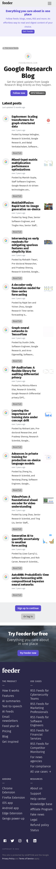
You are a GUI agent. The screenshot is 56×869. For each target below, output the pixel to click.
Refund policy (39, 825)
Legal (33, 819)
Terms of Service (26, 859)
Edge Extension (12, 813)
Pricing (6, 731)
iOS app (7, 802)
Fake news (37, 814)
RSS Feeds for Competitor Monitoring (39, 747)
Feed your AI (10, 726)
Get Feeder (28, 31)
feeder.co (7, 2)
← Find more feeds (10, 48)
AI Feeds (8, 711)
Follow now (19, 93)
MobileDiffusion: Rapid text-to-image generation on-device (26, 206)
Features (8, 695)
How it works (10, 690)
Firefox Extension (13, 797)
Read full (17, 153)
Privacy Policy (8, 859)
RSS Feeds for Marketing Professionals (39, 708)
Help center (38, 798)
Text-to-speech (12, 706)
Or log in (28, 616)
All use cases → (40, 771)
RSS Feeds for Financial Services (39, 734)
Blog (5, 736)
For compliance (40, 766)
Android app (10, 808)
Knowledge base (41, 804)
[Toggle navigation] (50, 3)
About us (36, 788)
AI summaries (11, 701)
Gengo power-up (13, 818)
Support (35, 793)
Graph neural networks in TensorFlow (20, 331)
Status (34, 830)
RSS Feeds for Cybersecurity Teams (39, 694)
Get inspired (10, 741)
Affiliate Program (41, 809)
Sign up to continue (28, 608)
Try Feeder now (28, 653)
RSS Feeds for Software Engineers (39, 721)
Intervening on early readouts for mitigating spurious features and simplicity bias (25, 245)
